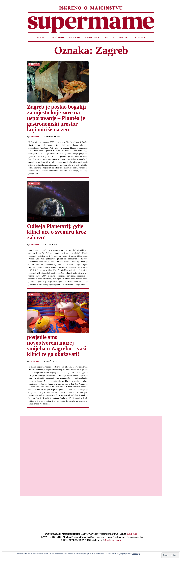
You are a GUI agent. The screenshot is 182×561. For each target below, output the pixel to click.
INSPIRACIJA (74, 37)
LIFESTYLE (109, 37)
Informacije (136, 554)
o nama (41, 37)
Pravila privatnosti (113, 540)
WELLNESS (124, 37)
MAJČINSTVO (57, 37)
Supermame (35, 137)
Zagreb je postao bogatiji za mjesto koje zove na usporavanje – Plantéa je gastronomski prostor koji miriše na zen (56, 118)
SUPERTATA (139, 37)
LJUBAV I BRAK (92, 37)
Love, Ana (132, 534)
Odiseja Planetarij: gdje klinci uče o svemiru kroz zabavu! (56, 232)
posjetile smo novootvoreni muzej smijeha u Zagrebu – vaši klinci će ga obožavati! (56, 345)
